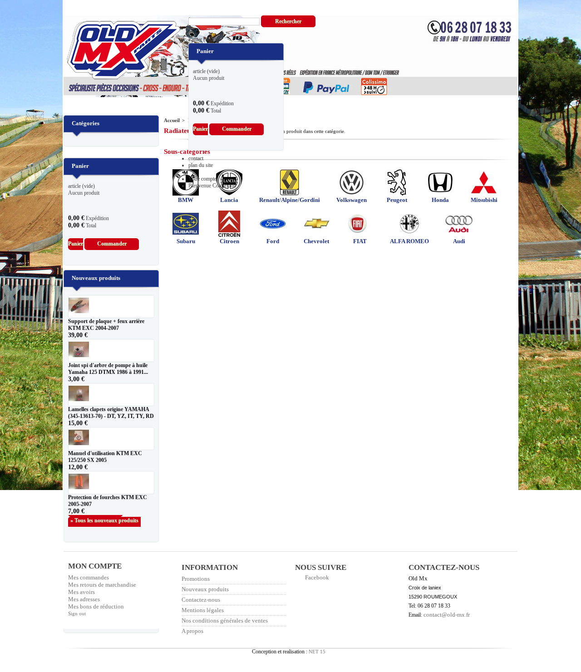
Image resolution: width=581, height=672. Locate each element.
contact (195, 158)
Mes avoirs (81, 592)
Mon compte (95, 566)
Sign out (77, 613)
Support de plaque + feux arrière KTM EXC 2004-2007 (106, 324)
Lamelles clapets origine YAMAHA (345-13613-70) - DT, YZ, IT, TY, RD (111, 412)
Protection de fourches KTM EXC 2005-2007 (107, 500)
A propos (192, 631)
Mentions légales (203, 610)
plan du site (200, 165)
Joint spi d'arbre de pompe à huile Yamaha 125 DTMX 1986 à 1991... (108, 368)
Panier (202, 39)
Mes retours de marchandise (102, 584)
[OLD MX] (117, 51)
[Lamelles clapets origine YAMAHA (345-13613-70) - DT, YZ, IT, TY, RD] (111, 394)
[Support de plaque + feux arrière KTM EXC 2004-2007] (111, 306)
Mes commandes (88, 577)
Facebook (317, 577)
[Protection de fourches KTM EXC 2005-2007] (111, 482)
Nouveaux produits (96, 278)
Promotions (196, 578)
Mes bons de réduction (96, 606)
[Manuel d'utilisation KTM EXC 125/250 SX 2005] (111, 438)
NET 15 (317, 651)
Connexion (224, 185)
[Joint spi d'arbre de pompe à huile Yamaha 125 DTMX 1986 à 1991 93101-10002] (111, 350)
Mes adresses (84, 599)
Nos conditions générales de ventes (225, 620)
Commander (236, 129)
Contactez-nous (201, 599)
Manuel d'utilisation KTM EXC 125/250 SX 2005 (105, 456)
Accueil (172, 120)
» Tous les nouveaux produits (104, 520)
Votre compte (202, 179)
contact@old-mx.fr (446, 614)
